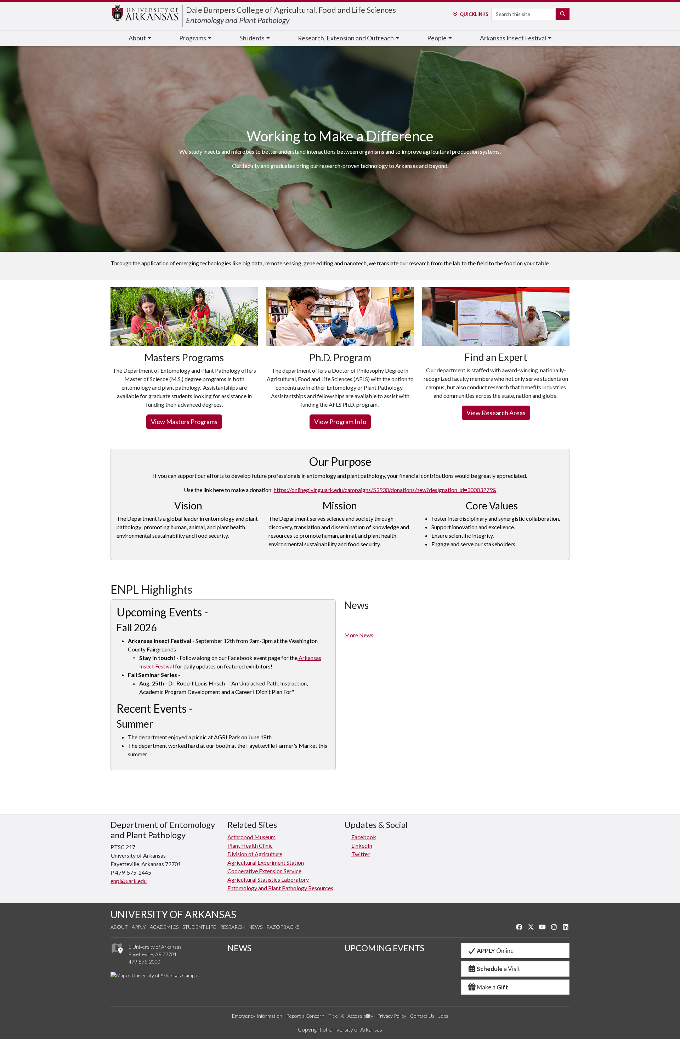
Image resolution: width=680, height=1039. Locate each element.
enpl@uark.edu (128, 880)
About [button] (137, 38)
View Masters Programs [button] (184, 421)
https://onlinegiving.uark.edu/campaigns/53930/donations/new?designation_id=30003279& (385, 489)
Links (474, 14)
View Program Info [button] (340, 421)
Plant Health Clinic (250, 845)
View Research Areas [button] (496, 413)
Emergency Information (257, 1016)
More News (358, 635)
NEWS (239, 948)
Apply (139, 927)
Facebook (363, 837)
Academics (164, 927)
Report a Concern (305, 1016)
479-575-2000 (144, 962)
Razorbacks (282, 927)
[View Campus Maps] (116, 955)
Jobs (443, 1016)
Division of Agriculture (254, 854)
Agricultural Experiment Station (265, 862)
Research (232, 927)
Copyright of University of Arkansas (340, 1029)
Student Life (199, 927)
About (119, 927)
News (255, 927)
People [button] (437, 38)
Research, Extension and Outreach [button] (346, 38)
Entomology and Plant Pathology (237, 20)
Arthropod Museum (251, 837)
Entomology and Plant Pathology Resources (280, 888)
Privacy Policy (391, 1016)
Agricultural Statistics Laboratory (268, 879)
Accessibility (360, 1016)
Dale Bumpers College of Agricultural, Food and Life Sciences (291, 10)
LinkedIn (361, 845)
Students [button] (252, 38)
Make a (492, 987)
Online (495, 950)
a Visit (498, 968)
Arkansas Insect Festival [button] (513, 38)
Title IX (336, 1016)
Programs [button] (192, 38)
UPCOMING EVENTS (384, 948)
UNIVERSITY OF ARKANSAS (173, 914)
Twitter (360, 854)
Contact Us (422, 1016)
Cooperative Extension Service (264, 871)
